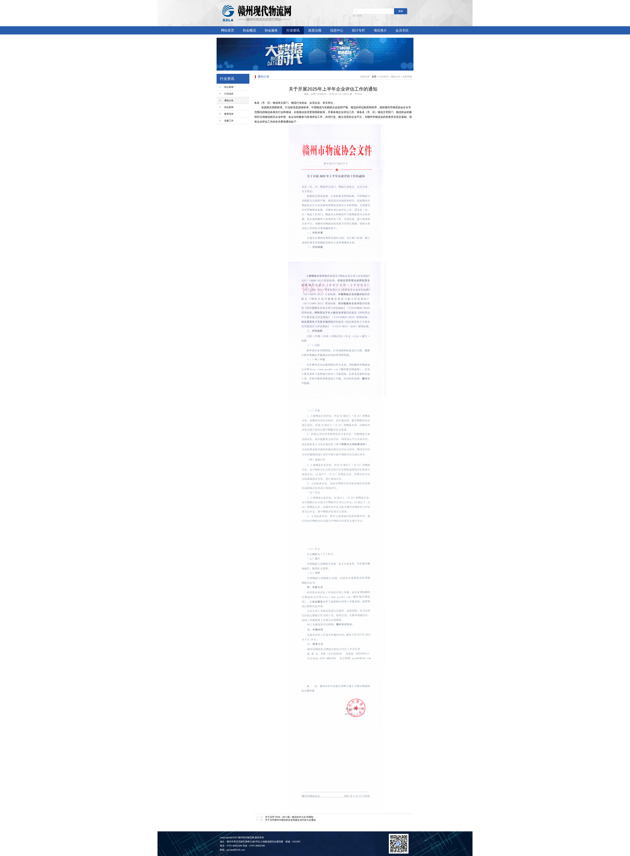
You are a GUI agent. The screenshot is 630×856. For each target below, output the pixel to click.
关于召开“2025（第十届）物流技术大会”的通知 (289, 817)
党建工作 (228, 120)
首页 (374, 76)
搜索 (400, 11)
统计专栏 (358, 30)
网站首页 (227, 30)
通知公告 (228, 100)
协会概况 (249, 30)
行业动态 (228, 93)
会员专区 (402, 30)
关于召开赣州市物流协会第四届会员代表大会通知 (290, 820)
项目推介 (380, 30)
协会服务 (271, 30)
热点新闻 (228, 87)
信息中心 (336, 30)
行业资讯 (293, 30)
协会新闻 (228, 107)
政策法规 (314, 30)
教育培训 (228, 114)
